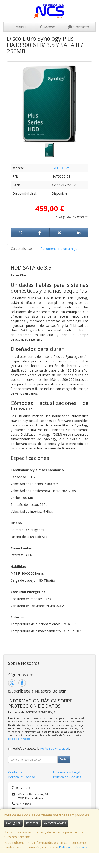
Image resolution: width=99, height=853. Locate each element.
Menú (20, 26)
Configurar (13, 823)
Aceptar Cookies (55, 823)
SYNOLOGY (60, 168)
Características (22, 248)
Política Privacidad (21, 777)
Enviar (64, 759)
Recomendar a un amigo (59, 248)
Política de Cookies (73, 847)
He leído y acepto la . (41, 749)
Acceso (49, 26)
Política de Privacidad (19, 738)
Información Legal (66, 772)
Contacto (81, 26)
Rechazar (32, 823)
